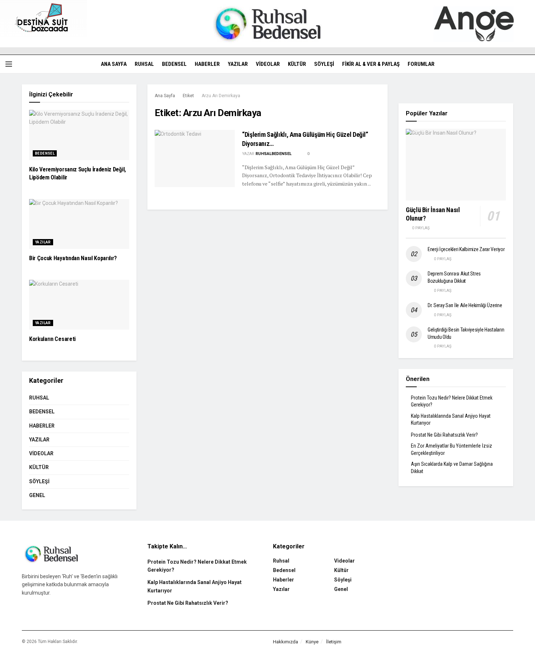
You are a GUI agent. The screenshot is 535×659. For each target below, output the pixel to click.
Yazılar (238, 64)
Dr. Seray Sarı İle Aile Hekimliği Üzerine (465, 305)
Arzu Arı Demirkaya (221, 95)
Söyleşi (324, 64)
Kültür (297, 64)
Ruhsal (144, 64)
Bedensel (174, 64)
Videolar (268, 64)
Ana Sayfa (114, 64)
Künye (312, 641)
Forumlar (421, 64)
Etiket (188, 95)
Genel (37, 495)
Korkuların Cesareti (52, 339)
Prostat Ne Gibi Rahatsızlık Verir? (444, 435)
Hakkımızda (285, 641)
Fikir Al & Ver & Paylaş (371, 64)
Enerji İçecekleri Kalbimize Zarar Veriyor (466, 249)
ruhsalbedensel (273, 153)
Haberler (207, 64)
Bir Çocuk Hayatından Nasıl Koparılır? (73, 258)
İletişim (333, 641)
